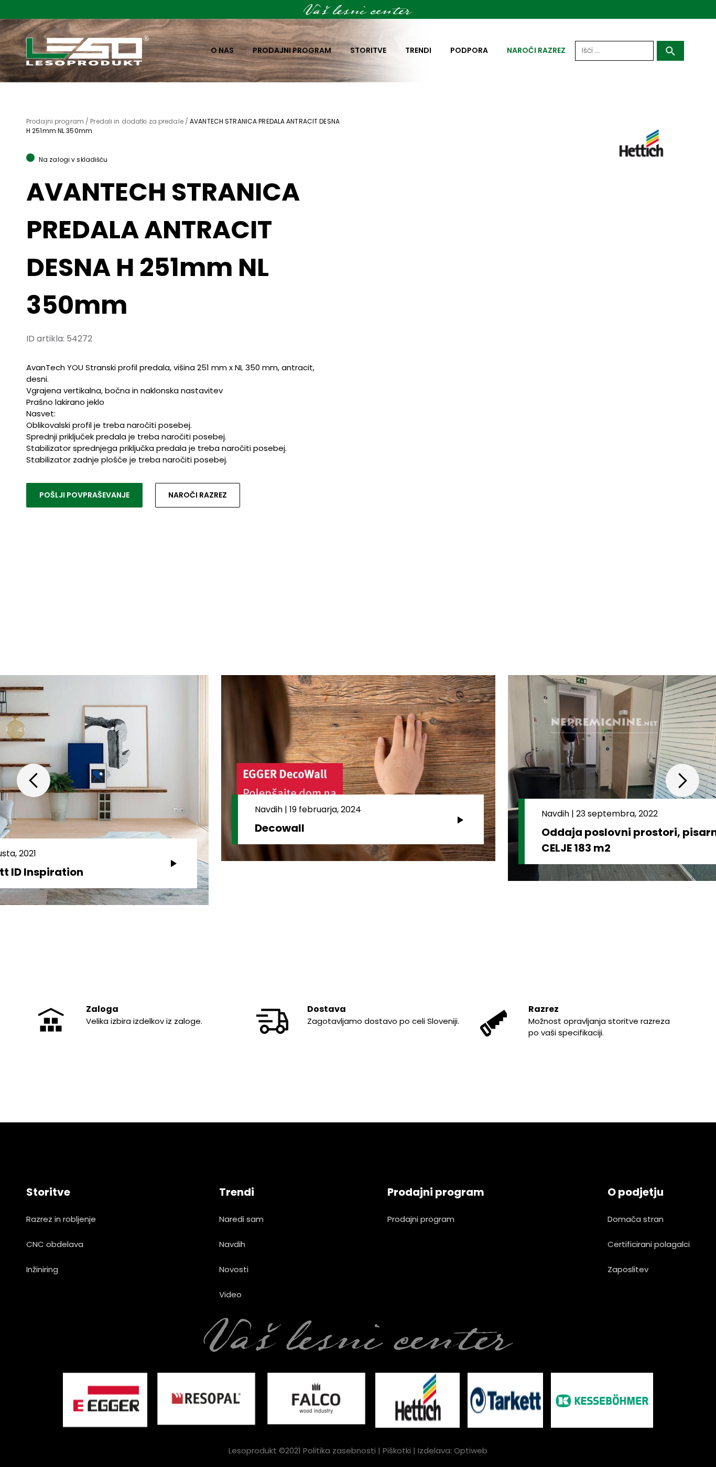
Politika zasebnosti (339, 1450)
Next (682, 780)
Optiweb (470, 1450)
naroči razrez (536, 50)
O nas (222, 50)
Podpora (469, 50)
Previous (33, 780)
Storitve (368, 50)
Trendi (418, 50)
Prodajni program (292, 50)
